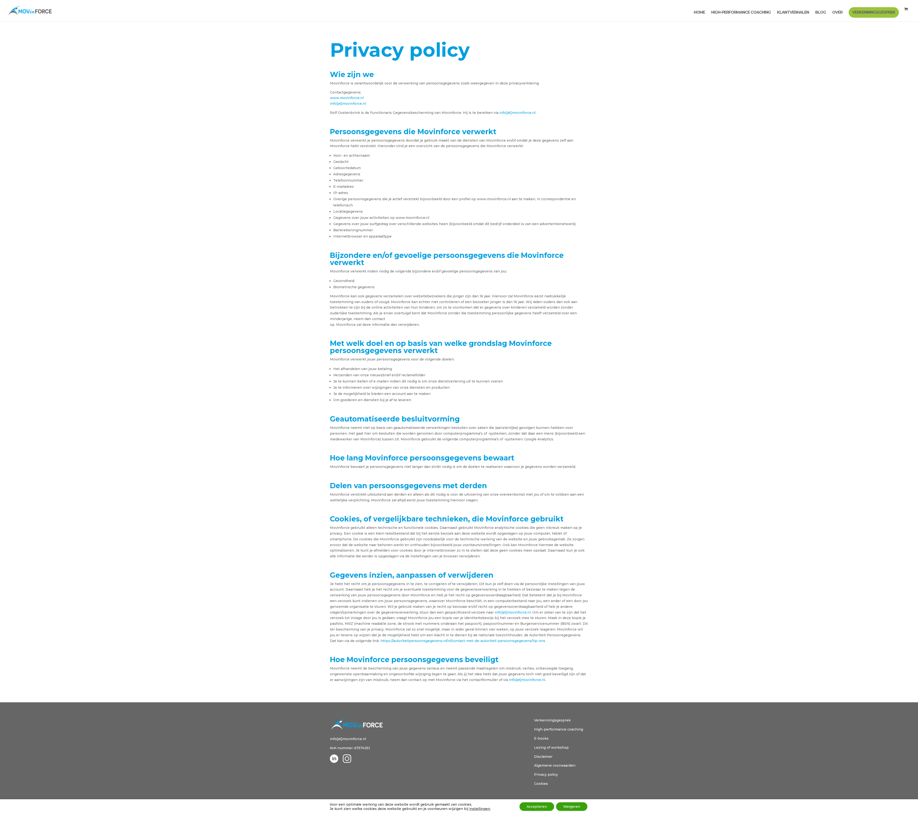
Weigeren (571, 806)
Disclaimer (543, 756)
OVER (837, 13)
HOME (699, 13)
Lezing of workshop (551, 747)
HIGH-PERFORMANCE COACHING (741, 13)
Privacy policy (546, 774)
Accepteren (537, 806)
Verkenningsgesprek (552, 720)
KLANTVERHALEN (793, 13)
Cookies (541, 783)
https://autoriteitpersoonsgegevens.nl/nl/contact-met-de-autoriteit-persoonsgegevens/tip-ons (463, 641)
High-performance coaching (558, 729)
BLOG (820, 13)
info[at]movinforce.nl (348, 103)
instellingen (479, 809)
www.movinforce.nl (347, 98)
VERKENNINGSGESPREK (873, 12)
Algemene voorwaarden (554, 765)
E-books (541, 738)
